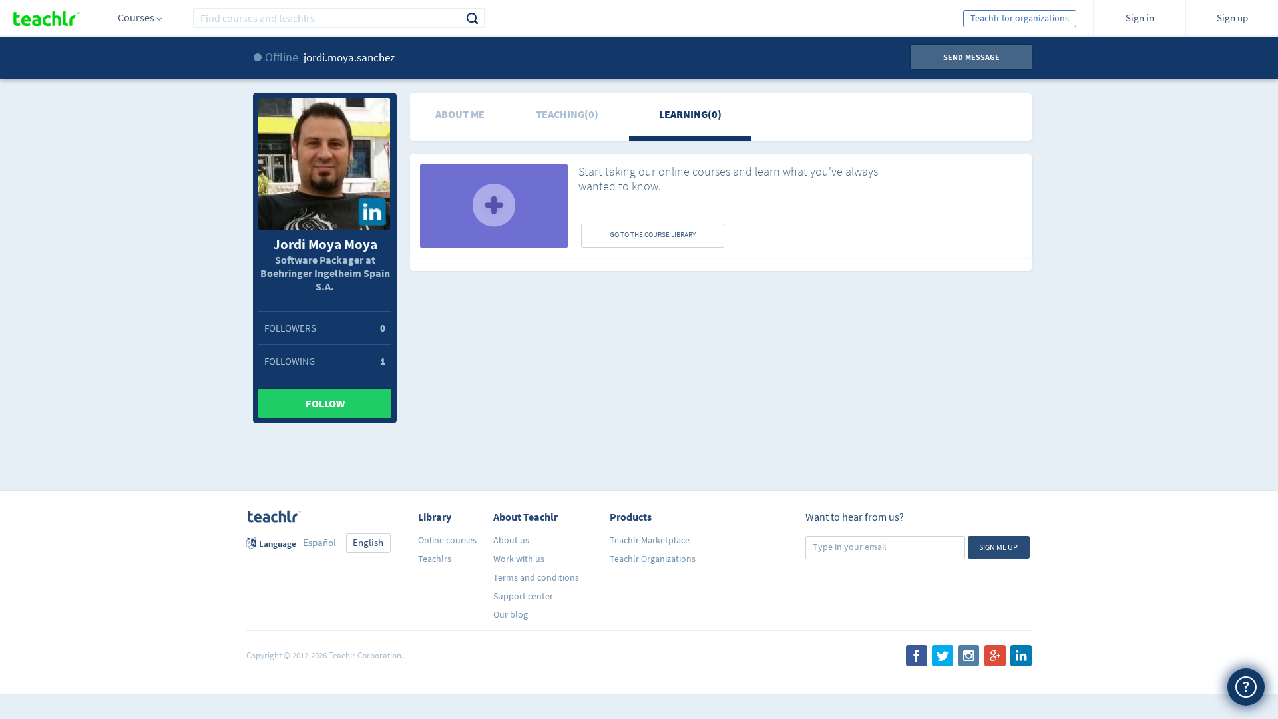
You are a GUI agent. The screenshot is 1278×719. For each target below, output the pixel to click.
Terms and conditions (536, 577)
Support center (523, 596)
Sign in (1140, 17)
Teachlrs (434, 559)
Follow (325, 403)
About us (511, 540)
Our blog (510, 614)
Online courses (447, 540)
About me (460, 113)
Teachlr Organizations (653, 559)
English (368, 542)
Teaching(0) (567, 113)
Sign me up (998, 547)
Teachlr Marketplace (650, 540)
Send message (971, 57)
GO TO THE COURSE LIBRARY (653, 234)
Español (319, 542)
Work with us (518, 559)
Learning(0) (690, 113)
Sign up (1232, 17)
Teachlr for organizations (1019, 18)
